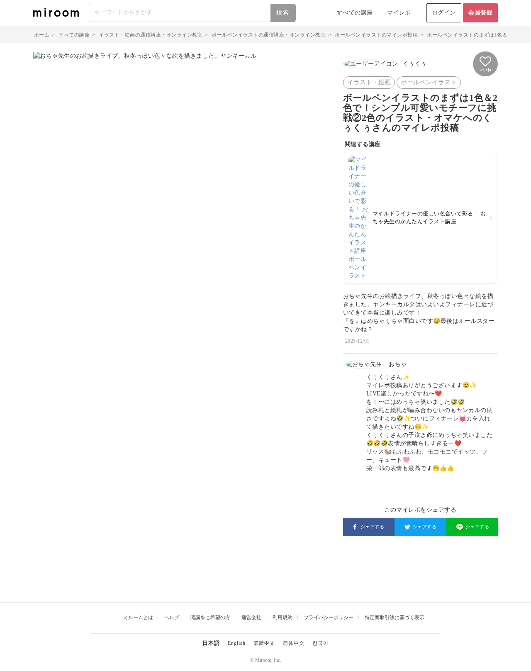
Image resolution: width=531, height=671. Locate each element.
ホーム (42, 35)
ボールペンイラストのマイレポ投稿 (376, 35)
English (237, 643)
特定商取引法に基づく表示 (394, 617)
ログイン (444, 13)
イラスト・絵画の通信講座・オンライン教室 (150, 35)
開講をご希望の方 (210, 617)
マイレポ (399, 13)
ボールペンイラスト (429, 82)
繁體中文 (264, 643)
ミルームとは (138, 617)
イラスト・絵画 (369, 82)
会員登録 (480, 13)
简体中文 (293, 643)
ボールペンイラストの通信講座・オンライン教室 (269, 35)
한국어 (320, 643)
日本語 (211, 643)
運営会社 (251, 617)
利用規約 (282, 617)
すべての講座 (355, 13)
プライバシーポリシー (328, 617)
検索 (283, 13)
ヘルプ (171, 617)
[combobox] (193, 13)
